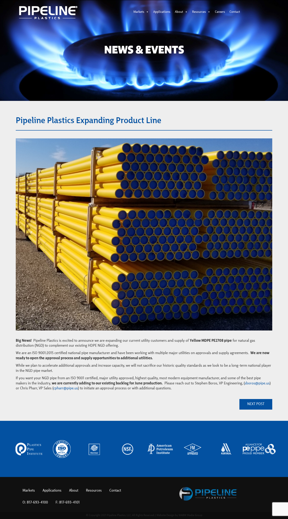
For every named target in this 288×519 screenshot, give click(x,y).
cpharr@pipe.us (65, 388)
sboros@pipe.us (257, 383)
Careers (220, 11)
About (179, 11)
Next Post (255, 404)
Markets (138, 11)
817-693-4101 (69, 502)
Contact (235, 11)
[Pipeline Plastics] (58, 12)
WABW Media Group (190, 515)
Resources (199, 11)
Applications (161, 11)
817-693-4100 (37, 502)
